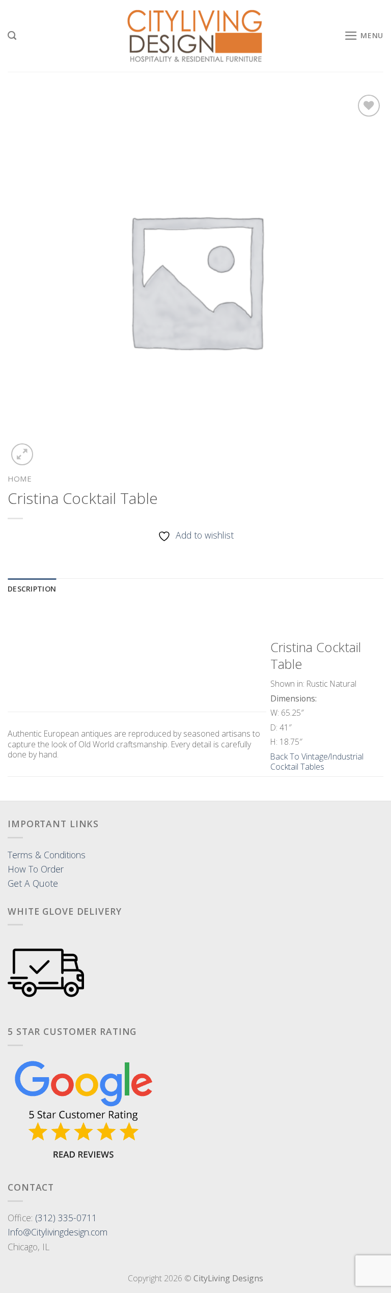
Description (32, 589)
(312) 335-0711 (66, 1218)
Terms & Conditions (47, 855)
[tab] (32, 589)
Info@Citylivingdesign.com (57, 1232)
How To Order (36, 869)
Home (20, 478)
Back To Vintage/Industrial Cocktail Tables (317, 762)
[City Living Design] (196, 36)
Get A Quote (33, 883)
